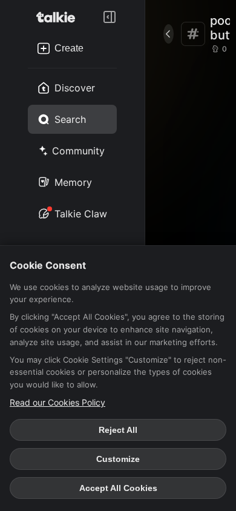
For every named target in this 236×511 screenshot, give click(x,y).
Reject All (118, 430)
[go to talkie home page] (59, 16)
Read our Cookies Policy (57, 402)
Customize (118, 459)
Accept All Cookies (118, 488)
